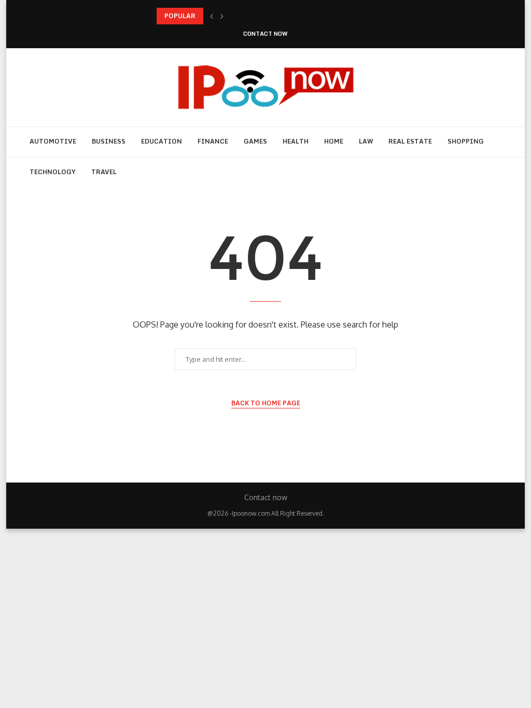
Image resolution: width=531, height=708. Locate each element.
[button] (211, 16)
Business (108, 141)
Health (296, 141)
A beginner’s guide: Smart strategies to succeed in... (237, 16)
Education (161, 141)
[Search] (272, 203)
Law (366, 141)
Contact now (265, 34)
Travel (104, 172)
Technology (53, 172)
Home (333, 141)
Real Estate (410, 141)
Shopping (466, 141)
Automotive (53, 141)
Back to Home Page (265, 403)
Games (255, 141)
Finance (213, 141)
